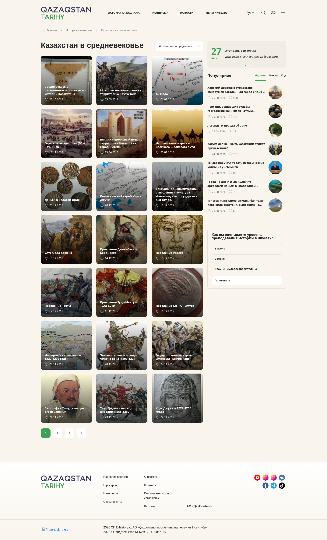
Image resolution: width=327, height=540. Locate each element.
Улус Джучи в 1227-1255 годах (173, 410)
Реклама (149, 506)
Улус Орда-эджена (58, 253)
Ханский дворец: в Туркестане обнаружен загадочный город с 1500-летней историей (235, 90)
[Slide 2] (245, 65)
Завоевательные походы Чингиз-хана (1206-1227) (118, 357)
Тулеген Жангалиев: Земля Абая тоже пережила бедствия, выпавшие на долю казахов (235, 203)
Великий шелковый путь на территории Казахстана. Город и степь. (121, 143)
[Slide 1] (243, 65)
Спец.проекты (112, 501)
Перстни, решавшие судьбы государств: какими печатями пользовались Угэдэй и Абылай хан (234, 109)
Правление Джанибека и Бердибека (118, 251)
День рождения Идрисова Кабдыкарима (252, 56)
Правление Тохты (58, 306)
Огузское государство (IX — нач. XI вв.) (65, 145)
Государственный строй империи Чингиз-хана (174, 357)
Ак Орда (162, 94)
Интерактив (110, 493)
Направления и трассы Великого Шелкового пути (175, 145)
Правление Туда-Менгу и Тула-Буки (118, 304)
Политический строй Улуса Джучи (120, 198)
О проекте (150, 476)
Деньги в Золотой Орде (62, 200)
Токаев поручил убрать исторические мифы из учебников (235, 165)
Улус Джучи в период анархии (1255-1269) (116, 410)
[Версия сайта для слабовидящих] (273, 12)
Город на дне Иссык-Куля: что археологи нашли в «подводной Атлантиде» (231, 184)
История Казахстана (124, 12)
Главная (52, 30)
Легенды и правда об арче (227, 125)
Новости (187, 12)
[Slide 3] (248, 65)
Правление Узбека (169, 253)
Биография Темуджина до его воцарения (64, 410)
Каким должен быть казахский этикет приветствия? (236, 146)
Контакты (150, 485)
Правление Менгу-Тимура (175, 306)
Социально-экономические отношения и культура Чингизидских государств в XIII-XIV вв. (176, 194)
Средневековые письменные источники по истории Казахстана (65, 90)
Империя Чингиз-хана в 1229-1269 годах (63, 357)
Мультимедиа (216, 12)
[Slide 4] (250, 65)
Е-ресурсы (110, 485)
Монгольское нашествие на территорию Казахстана (120, 92)
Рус (249, 13)
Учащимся (160, 12)
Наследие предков (115, 476)
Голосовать (222, 280)
